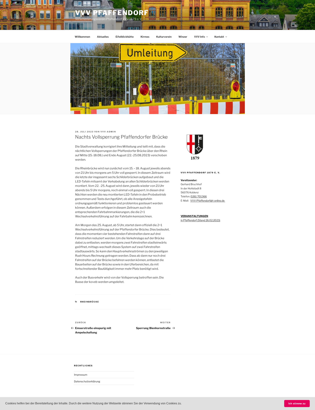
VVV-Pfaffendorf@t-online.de (207, 200)
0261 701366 (198, 196)
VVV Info (199, 36)
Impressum (80, 374)
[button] (182, 403)
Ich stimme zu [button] (297, 403)
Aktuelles (103, 36)
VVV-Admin (108, 131)
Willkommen (82, 36)
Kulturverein (164, 36)
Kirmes (145, 36)
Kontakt (219, 36)
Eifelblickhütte (125, 36)
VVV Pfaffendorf (112, 13)
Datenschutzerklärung (87, 381)
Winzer (182, 36)
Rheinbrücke (89, 301)
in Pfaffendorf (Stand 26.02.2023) (200, 220)
